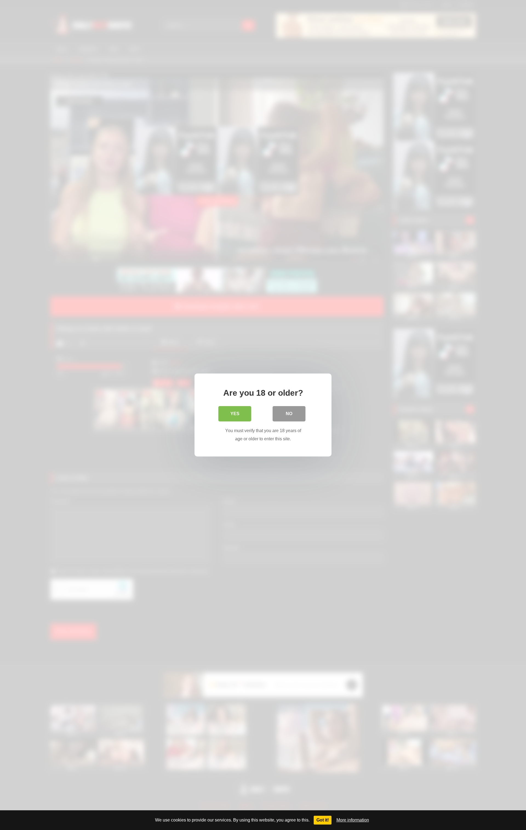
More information (352, 820)
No (289, 413)
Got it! (322, 820)
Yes (234, 413)
